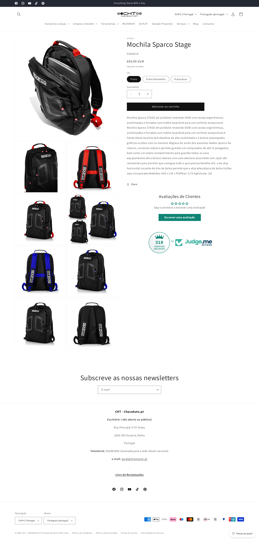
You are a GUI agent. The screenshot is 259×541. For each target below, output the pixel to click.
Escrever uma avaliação (179, 217)
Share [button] (134, 184)
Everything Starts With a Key (55, 533)
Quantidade (133, 87)
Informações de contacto (152, 533)
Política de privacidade (106, 533)
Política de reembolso (82, 533)
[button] (19, 14)
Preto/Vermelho (156, 79)
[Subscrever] (157, 390)
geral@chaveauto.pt (134, 459)
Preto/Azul (180, 79)
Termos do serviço (129, 533)
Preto (134, 79)
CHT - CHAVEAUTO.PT (32, 533)
